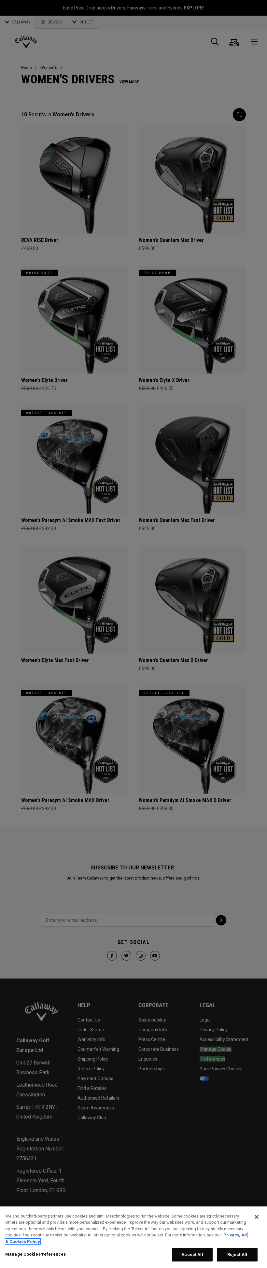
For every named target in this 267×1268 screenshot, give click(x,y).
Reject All (237, 1254)
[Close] (256, 1217)
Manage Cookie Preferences (35, 1254)
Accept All (192, 1254)
